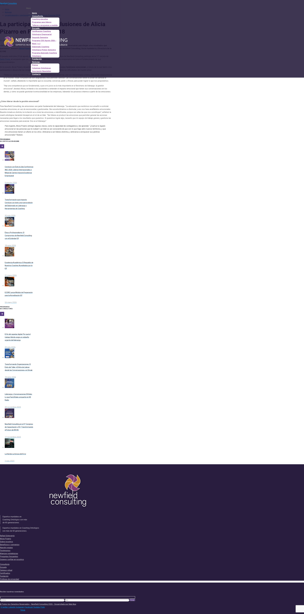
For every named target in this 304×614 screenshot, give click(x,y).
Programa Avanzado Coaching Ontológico (44, 54)
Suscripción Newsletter (41, 71)
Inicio (34, 13)
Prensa (35, 65)
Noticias (36, 62)
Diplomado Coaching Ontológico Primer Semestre (44, 48)
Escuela (35, 28)
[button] (65, 8)
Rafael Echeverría (7, 536)
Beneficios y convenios (9, 545)
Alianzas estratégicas (9, 553)
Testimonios (5, 550)
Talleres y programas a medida (45, 25)
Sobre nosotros (6, 542)
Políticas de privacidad (9, 579)
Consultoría (37, 16)
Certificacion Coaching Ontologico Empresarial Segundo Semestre (42, 34)
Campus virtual (6, 570)
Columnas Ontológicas (41, 68)
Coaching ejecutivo (40, 19)
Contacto (36, 74)
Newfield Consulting (8, 3)
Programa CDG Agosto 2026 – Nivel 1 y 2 (44, 42)
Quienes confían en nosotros (12, 559)
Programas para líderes (41, 22)
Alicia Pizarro (5, 539)
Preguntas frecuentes (9, 556)
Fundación (37, 59)
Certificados (5, 573)
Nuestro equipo (6, 547)
